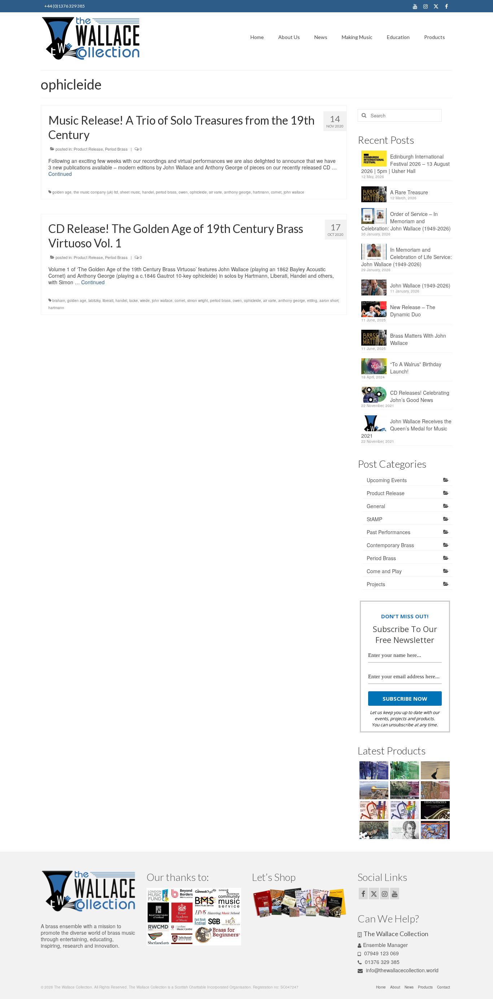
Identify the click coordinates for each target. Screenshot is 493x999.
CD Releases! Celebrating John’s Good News (419, 396)
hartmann (261, 192)
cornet (276, 192)
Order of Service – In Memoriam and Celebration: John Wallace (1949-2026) (406, 221)
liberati (107, 300)
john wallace (294, 192)
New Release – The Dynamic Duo (412, 310)
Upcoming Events (387, 480)
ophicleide (198, 192)
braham (58, 300)
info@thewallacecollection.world (402, 970)
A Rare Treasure (409, 192)
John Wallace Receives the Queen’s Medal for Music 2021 (406, 428)
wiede (145, 300)
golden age (61, 192)
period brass (166, 192)
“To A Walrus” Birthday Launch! (415, 367)
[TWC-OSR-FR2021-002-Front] (373, 770)
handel (148, 192)
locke (133, 300)
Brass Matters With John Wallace (418, 339)
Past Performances (388, 532)
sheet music (130, 192)
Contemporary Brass (390, 545)
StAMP (374, 519)
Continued (60, 173)
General (376, 506)
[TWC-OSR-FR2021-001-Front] (403, 770)
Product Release (88, 149)
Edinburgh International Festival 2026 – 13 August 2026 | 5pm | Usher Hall (405, 163)
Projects (376, 584)
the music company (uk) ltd (96, 192)
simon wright (197, 300)
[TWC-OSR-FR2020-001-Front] (434, 790)
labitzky (94, 300)
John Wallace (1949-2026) (420, 285)
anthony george (237, 192)
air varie (215, 192)
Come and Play (384, 571)
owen (183, 192)
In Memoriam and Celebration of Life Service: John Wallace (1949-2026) (406, 257)
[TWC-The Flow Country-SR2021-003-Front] (434, 770)
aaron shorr (328, 300)
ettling (312, 300)
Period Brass (116, 149)
